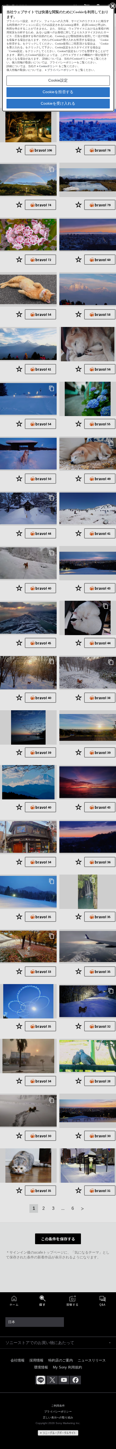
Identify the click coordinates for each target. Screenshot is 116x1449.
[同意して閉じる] (112, 6)
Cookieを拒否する (58, 92)
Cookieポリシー (48, 66)
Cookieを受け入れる (58, 103)
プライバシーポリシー (60, 69)
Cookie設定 (58, 80)
